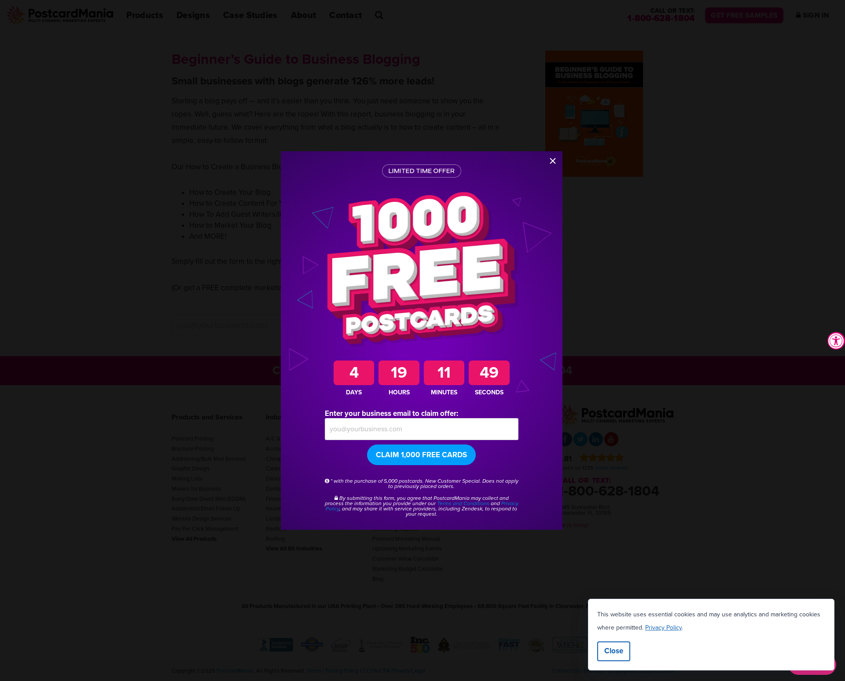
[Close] (552, 161)
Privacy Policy (663, 627)
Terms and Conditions (463, 503)
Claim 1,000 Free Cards (421, 454)
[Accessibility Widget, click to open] (836, 341)
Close (613, 651)
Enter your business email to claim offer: (391, 413)
